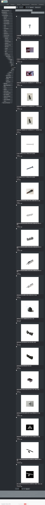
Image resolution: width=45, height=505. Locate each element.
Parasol (5, 88)
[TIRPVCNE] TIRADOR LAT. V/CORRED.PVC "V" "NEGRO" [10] (29, 82)
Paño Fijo (6, 46)
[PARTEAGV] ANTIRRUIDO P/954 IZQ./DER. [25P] (26, 342)
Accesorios (12, 67)
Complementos (8, 41)
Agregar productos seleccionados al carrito (24, 10)
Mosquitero (8, 81)
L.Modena (5, 31)
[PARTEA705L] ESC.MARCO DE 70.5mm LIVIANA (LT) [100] (28, 436)
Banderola (7, 40)
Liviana (7, 80)
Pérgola (5, 89)
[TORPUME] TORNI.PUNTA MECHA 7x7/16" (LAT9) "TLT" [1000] (29, 35)
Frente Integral (6, 22)
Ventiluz (6, 53)
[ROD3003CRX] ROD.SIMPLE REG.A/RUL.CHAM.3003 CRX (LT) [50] (29, 271)
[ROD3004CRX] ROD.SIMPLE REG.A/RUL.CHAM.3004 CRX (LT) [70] (29, 247)
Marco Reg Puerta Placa (7, 86)
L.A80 (5, 27)
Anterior (21, 7)
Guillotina (6, 43)
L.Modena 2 (6, 33)
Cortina (5, 18)
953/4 (11, 62)
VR (11, 65)
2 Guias (8, 58)
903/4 (11, 61)
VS (11, 70)
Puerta (6, 50)
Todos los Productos (6, 102)
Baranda (5, 17)
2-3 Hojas (10, 59)
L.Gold (5, 30)
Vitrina (5, 101)
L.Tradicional (6, 36)
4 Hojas (10, 72)
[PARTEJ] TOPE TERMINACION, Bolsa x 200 (25, 318)
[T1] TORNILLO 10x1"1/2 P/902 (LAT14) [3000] (26, 177)
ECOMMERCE (4, 12)
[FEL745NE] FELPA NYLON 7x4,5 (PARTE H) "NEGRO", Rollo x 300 (29, 460)
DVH (12, 64)
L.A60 (5, 25)
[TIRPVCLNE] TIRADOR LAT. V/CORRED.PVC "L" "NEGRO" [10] (29, 106)
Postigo (6, 48)
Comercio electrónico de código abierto (36, 504)
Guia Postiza (8, 75)
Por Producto (4, 13)
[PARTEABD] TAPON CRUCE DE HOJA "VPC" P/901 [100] (28, 389)
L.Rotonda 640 (6, 35)
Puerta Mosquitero (7, 92)
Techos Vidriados (7, 99)
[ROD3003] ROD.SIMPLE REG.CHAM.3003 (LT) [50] (27, 295)
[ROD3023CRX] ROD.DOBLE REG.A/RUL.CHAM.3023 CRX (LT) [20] (29, 224)
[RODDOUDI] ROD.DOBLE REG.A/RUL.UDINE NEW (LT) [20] (28, 200)
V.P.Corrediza (7, 55)
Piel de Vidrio (6, 91)
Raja (6, 51)
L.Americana (6, 28)
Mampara (5, 83)
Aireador (6, 38)
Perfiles (12, 69)
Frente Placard (6, 23)
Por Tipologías (5, 15)
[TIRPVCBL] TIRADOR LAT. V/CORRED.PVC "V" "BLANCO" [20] (29, 130)
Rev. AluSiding (6, 94)
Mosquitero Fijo (8, 45)
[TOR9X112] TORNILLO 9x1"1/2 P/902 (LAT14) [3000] (27, 59)
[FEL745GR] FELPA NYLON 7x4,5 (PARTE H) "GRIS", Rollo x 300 (29, 483)
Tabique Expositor (7, 96)
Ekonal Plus (8, 56)
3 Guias (8, 74)
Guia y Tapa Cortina (8, 78)
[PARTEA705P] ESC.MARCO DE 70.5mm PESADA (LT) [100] (28, 413)
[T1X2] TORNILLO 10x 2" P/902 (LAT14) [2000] (26, 153)
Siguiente (31, 7)
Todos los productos (5, 10)
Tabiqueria (6, 97)
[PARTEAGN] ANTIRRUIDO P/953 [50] (24, 365)
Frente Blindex (6, 20)
